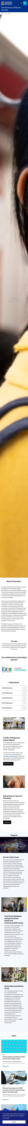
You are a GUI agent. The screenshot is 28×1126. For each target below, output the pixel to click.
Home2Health (8, 994)
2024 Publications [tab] (7, 693)
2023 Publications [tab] (7, 698)
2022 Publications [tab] (7, 703)
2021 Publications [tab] (7, 708)
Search (25, 3)
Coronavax (8, 13)
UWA (2, 13)
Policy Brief (7, 822)
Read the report (8, 763)
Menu (21, 3)
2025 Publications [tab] (7, 688)
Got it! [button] (14, 1122)
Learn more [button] (6, 1118)
